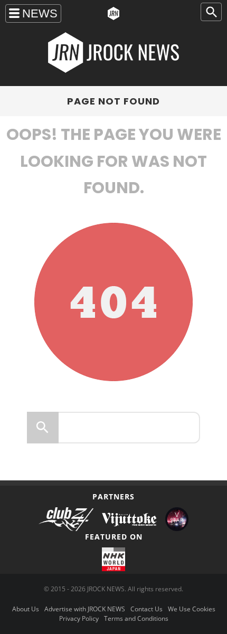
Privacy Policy (79, 618)
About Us (25, 608)
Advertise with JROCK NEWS (84, 608)
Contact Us (146, 608)
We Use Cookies (191, 608)
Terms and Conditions (136, 618)
